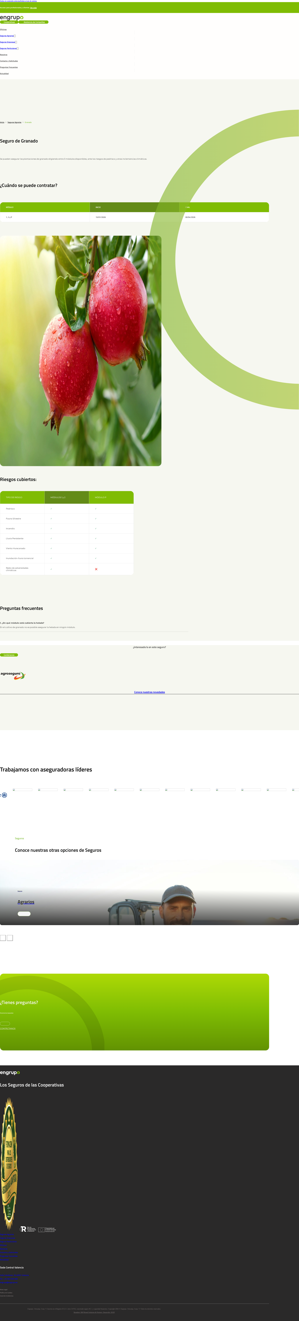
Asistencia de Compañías (34, 22)
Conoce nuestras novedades (149, 692)
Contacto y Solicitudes (9, 61)
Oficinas (3, 29)
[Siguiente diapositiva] (10, 938)
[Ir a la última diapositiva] (3, 938)
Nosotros (3, 54)
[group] (149, 892)
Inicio (2, 122)
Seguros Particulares (8, 48)
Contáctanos (9, 654)
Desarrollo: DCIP (109, 1312)
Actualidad (4, 73)
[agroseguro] (13, 676)
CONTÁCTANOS (7, 1028)
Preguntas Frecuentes (9, 67)
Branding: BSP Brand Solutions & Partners (88, 1312)
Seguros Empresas (7, 42)
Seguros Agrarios (7, 35)
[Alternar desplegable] (15, 36)
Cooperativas (9, 22)
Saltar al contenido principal (10, 1)
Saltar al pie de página (29, 1)
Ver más (33, 8)
